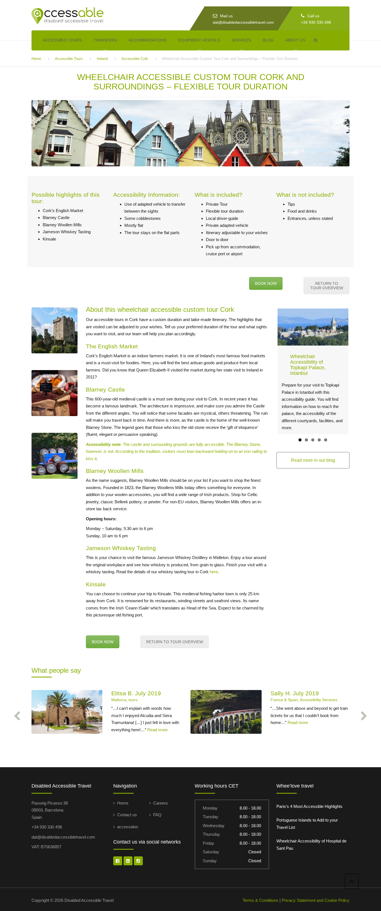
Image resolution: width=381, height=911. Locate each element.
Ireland (102, 59)
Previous (269, 371)
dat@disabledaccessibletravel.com (243, 22)
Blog (268, 40)
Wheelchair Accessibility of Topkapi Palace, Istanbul (307, 365)
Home (36, 59)
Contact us (127, 814)
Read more (157, 729)
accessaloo (127, 826)
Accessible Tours (62, 40)
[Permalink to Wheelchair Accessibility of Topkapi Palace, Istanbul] (313, 327)
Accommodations (148, 40)
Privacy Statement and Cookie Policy (315, 900)
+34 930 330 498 (316, 22)
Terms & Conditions (260, 900)
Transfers (105, 40)
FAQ (157, 814)
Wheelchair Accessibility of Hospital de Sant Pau (311, 845)
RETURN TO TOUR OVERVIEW (326, 285)
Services (241, 40)
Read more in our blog (313, 460)
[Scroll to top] (352, 881)
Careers (160, 803)
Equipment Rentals (199, 40)
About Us (295, 40)
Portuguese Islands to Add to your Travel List (307, 824)
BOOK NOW (266, 283)
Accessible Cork (135, 59)
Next (356, 371)
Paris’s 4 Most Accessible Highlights (309, 806)
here (214, 571)
